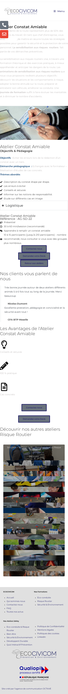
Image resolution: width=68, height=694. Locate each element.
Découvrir (34, 456)
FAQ (9, 608)
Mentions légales (45, 630)
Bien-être (11, 634)
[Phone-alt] (4, 25)
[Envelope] (4, 34)
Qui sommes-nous (16, 601)
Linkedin (41, 637)
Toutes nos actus (15, 611)
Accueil (10, 597)
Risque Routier (44, 601)
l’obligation (11, 39)
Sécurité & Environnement (50, 604)
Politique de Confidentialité (50, 626)
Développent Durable (17, 641)
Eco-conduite (44, 597)
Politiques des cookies (48, 633)
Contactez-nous (15, 604)
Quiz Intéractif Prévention (19, 644)
